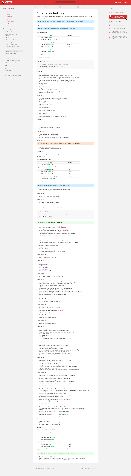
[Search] (56, 2)
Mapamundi (9, 12)
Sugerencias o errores (64, 473)
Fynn (8, 23)
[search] (65, 2)
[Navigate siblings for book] (42, 7)
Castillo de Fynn (10, 21)
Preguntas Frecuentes (75, 473)
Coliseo (8, 11)
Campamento (10, 18)
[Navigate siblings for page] (75, 7)
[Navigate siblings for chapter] (56, 7)
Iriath (122, 11)
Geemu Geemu (117, 2)
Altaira (8, 14)
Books (126, 2)
